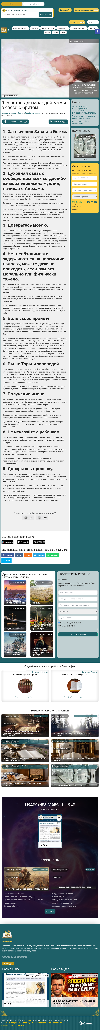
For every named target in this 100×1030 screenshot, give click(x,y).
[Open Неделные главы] (27, 28)
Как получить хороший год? (62, 903)
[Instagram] (9, 957)
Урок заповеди (10, 903)
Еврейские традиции (33, 113)
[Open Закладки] (96, 22)
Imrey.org (27, 1020)
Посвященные (33, 740)
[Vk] (20, 957)
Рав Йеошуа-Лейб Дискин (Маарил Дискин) (74, 675)
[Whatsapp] (18, 957)
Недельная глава (43, 716)
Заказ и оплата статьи (78, 634)
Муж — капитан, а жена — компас (14, 654)
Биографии (18, 697)
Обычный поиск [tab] (34, 4)
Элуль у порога (12, 629)
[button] (97, 31)
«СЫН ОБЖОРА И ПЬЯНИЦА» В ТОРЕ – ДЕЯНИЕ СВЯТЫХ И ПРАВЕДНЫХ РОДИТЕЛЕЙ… (84, 110)
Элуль (80, 740)
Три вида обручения (12, 906)
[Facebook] (3, 957)
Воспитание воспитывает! (14, 894)
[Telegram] (15, 957)
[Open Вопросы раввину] (85, 28)
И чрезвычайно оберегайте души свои (74, 887)
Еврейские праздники (19, 740)
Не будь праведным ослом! (62, 894)
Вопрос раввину (78, 716)
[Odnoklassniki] (23, 957)
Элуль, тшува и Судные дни (90, 740)
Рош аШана (40, 740)
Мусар (27, 740)
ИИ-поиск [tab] (12, 4)
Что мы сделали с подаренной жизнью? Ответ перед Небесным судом (24, 759)
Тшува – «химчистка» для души (67, 785)
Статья (21, 113)
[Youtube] (12, 957)
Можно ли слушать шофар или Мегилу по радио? (22, 784)
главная (36, 716)
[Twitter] (6, 957)
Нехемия (36, 603)
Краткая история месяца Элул (83, 155)
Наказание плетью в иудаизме (63, 906)
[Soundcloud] (26, 957)
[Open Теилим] (96, 28)
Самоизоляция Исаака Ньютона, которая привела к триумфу (40, 652)
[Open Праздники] (67, 28)
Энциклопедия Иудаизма (29, 697)
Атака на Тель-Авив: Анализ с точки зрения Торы (41, 627)
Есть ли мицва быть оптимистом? (80, 122)
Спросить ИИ (45, 15)
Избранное (90, 716)
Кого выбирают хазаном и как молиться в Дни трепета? (74, 759)
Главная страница (8, 113)
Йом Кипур (78, 765)
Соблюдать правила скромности (64, 900)
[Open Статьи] (37, 28)
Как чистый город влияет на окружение (15, 602)
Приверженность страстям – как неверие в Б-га (23, 900)
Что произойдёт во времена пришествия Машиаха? (83, 117)
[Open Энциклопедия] (53, 28)
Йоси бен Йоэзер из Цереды (25, 675)
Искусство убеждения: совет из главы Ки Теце (27, 889)
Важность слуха (57, 897)
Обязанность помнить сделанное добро (20, 897)
